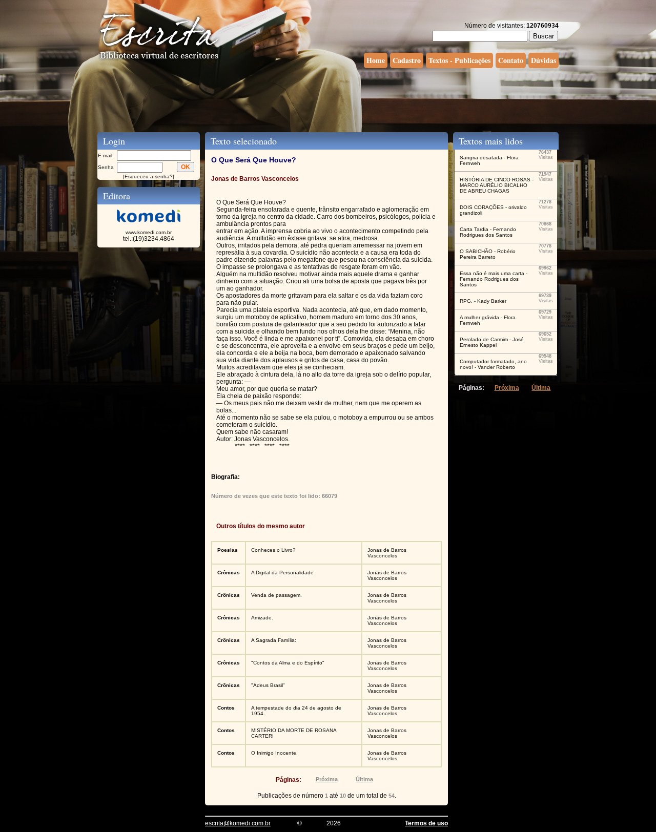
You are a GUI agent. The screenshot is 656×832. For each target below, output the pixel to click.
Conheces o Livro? (273, 550)
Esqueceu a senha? (149, 176)
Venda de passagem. (276, 595)
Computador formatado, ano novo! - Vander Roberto (493, 364)
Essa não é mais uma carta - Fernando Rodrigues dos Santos (493, 279)
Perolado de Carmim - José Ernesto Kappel (492, 342)
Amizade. (262, 617)
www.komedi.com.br (149, 232)
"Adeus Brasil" (268, 685)
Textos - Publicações (459, 60)
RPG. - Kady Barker (483, 301)
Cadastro (407, 60)
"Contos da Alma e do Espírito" (287, 662)
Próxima (327, 779)
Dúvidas (543, 60)
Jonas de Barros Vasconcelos (386, 552)
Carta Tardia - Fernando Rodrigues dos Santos (488, 232)
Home (375, 60)
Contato (510, 60)
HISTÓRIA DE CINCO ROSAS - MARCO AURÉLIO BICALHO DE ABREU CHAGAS (497, 185)
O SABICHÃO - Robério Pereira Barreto (488, 254)
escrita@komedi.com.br (238, 823)
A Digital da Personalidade (282, 572)
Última (364, 779)
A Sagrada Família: (273, 640)
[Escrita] (159, 59)
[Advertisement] (328, 99)
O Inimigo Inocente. (274, 753)
